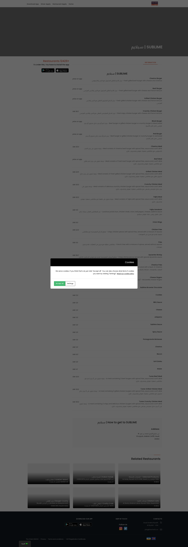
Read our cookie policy (125, 274)
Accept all (59, 283)
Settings (70, 283)
